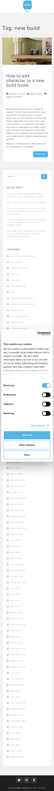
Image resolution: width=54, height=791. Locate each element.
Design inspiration (20, 268)
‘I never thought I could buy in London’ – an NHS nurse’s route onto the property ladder (26, 222)
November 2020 (18, 625)
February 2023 (17, 510)
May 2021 (15, 601)
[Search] (44, 176)
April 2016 (15, 697)
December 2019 (18, 649)
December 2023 (18, 486)
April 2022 (15, 553)
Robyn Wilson (35, 94)
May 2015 (15, 739)
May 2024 (15, 462)
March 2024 (16, 474)
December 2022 (18, 516)
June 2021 (15, 595)
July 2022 (15, 540)
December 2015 (18, 703)
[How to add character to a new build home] (27, 51)
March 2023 (16, 504)
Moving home (17, 310)
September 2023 (18, 498)
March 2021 (16, 613)
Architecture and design (23, 256)
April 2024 (15, 468)
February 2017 (17, 679)
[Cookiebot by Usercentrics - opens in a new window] (38, 333)
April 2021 (15, 607)
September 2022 (18, 528)
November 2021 (18, 571)
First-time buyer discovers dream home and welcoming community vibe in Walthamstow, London (26, 234)
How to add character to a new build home (25, 81)
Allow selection (27, 445)
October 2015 (17, 715)
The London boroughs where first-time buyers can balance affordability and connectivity (26, 211)
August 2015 (16, 727)
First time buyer (19, 286)
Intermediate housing (21, 298)
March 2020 (16, 643)
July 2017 (15, 673)
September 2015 (18, 721)
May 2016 (15, 691)
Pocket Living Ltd (22, 788)
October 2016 (17, 685)
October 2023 (17, 492)
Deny (27, 455)
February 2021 (17, 619)
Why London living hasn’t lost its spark (26, 203)
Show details (38, 425)
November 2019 (18, 655)
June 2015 (15, 733)
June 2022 (15, 546)
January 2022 (17, 565)
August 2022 (16, 534)
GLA (13, 292)
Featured (15, 280)
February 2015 (17, 757)
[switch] (46, 394)
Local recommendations (23, 304)
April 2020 (15, 637)
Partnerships (17, 322)
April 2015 (15, 745)
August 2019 (16, 661)
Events (14, 274)
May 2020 (15, 631)
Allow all (27, 435)
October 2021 (17, 577)
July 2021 (15, 589)
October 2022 (17, 522)
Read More (40, 154)
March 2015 (16, 751)
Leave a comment (14, 97)
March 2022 (16, 559)
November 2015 (18, 709)
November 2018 (18, 667)
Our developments (20, 316)
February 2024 (17, 480)
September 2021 (18, 583)
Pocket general (18, 328)
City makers (16, 262)
